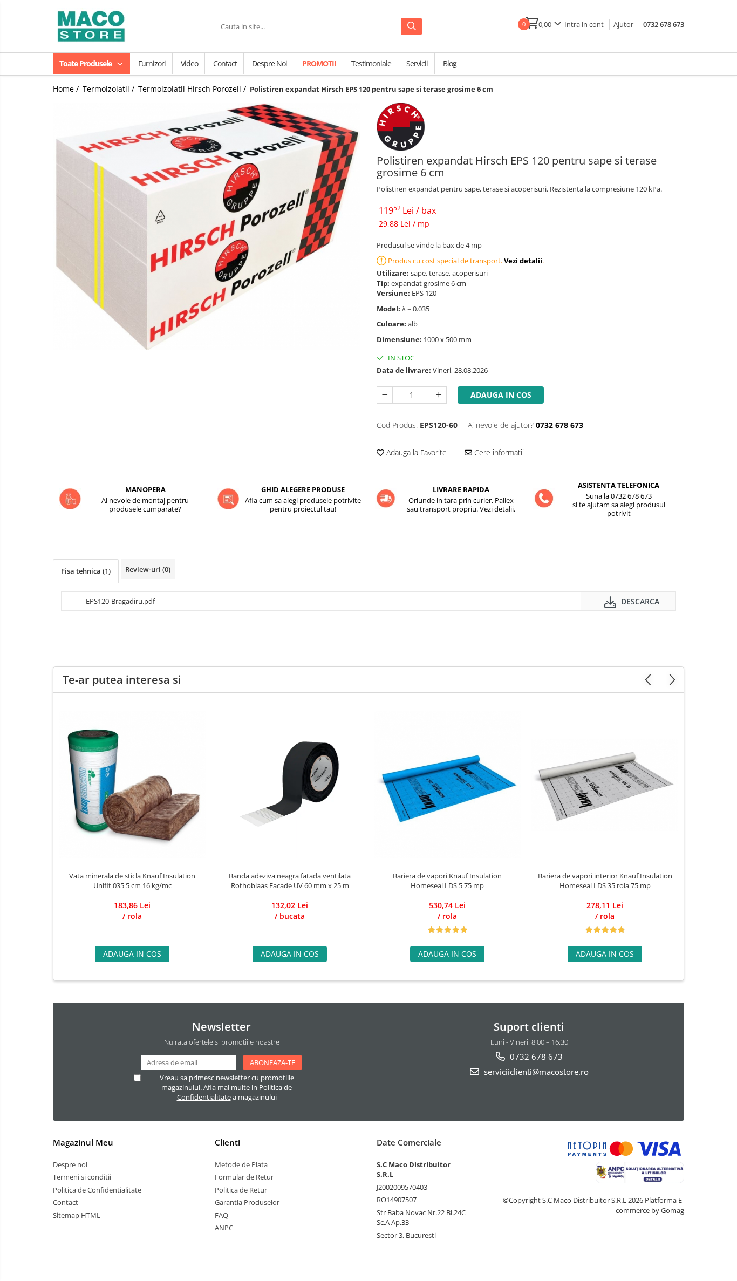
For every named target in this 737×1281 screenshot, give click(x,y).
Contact (225, 63)
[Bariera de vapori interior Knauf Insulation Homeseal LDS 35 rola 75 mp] (604, 785)
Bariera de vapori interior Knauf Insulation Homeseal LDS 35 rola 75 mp (605, 880)
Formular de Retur (244, 1177)
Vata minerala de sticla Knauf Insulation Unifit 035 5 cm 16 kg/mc (132, 880)
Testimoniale (371, 63)
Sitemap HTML (76, 1215)
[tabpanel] (206, 226)
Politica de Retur (241, 1190)
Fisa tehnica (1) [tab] (86, 571)
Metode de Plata (241, 1164)
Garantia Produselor (247, 1202)
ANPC (224, 1227)
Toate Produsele (86, 63)
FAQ (221, 1215)
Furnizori (152, 63)
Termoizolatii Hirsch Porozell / (193, 89)
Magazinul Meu (83, 1142)
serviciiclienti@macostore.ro (535, 1071)
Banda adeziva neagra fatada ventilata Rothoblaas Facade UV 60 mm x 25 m (290, 880)
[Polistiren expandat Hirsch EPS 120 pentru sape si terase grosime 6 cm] (206, 226)
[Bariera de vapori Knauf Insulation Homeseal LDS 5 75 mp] (447, 784)
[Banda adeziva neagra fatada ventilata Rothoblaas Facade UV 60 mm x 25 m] (289, 784)
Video (189, 63)
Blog (449, 63)
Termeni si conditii (82, 1177)
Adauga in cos (500, 395)
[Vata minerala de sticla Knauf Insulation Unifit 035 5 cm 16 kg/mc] (132, 784)
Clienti (227, 1142)
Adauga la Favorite (415, 452)
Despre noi (269, 63)
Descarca (639, 601)
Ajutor (623, 24)
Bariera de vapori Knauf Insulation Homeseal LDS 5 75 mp (447, 880)
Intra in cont (584, 24)
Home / (67, 89)
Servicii (417, 63)
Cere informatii (498, 452)
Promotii (319, 63)
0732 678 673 (663, 24)
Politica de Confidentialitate (97, 1190)
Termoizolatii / (110, 89)
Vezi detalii (523, 260)
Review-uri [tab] (147, 569)
